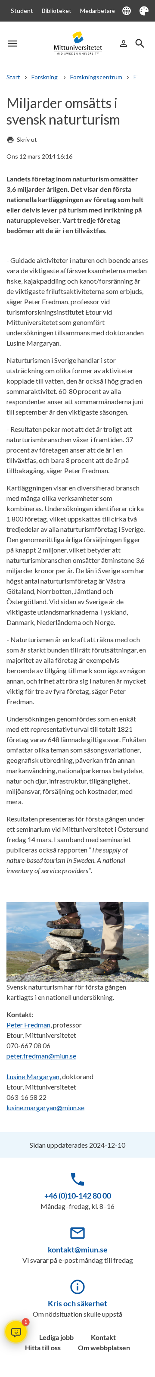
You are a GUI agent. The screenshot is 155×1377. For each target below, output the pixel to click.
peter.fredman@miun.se (41, 1056)
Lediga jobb (56, 1337)
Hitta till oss (43, 1347)
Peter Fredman (28, 1025)
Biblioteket (56, 10)
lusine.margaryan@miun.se (45, 1107)
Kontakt (103, 1337)
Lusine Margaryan (32, 1076)
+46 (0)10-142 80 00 (77, 1195)
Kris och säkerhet (77, 1303)
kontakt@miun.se (78, 1249)
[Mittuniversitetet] (77, 43)
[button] (16, 1332)
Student (22, 10)
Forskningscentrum (96, 77)
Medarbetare (97, 10)
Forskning (45, 77)
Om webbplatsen (104, 1347)
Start (13, 77)
